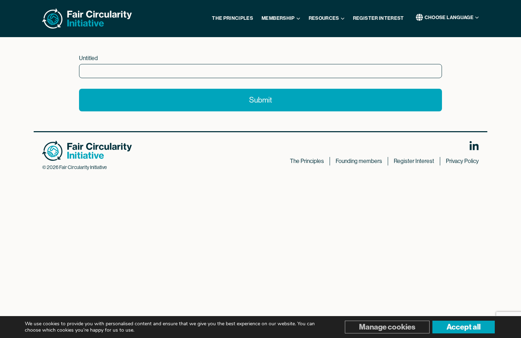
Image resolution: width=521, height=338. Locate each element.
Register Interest (414, 161)
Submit (260, 99)
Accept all (464, 327)
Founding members (359, 161)
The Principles (307, 161)
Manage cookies (387, 327)
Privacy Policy (462, 161)
